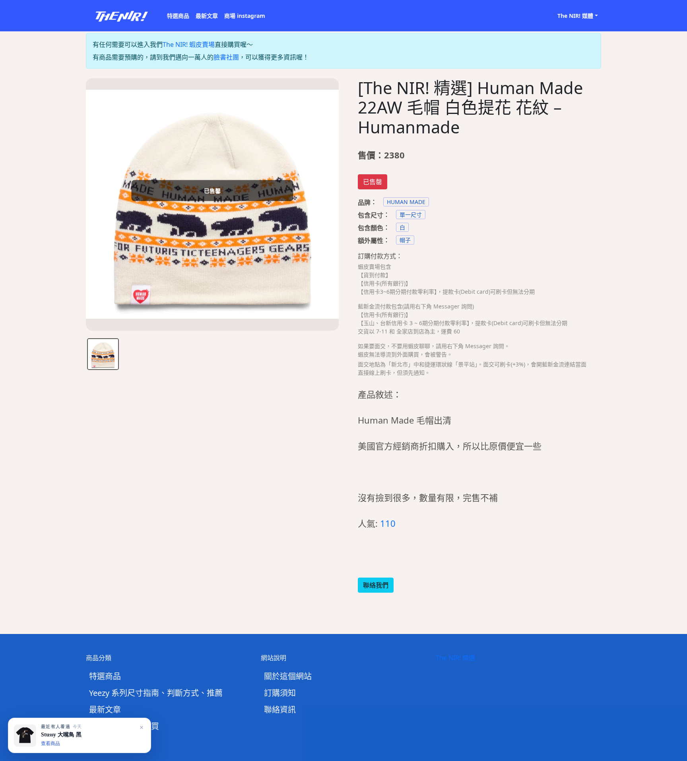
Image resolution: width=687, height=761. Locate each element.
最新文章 (207, 15)
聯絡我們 (375, 585)
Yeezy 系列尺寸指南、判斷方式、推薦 (156, 693)
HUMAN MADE (406, 202)
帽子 (405, 240)
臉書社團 (226, 57)
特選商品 (178, 15)
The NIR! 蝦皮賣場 (189, 44)
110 (388, 523)
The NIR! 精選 (455, 657)
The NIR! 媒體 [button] (575, 15)
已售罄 (372, 181)
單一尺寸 (411, 214)
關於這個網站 (288, 676)
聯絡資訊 (280, 709)
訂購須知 (280, 693)
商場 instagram (244, 15)
